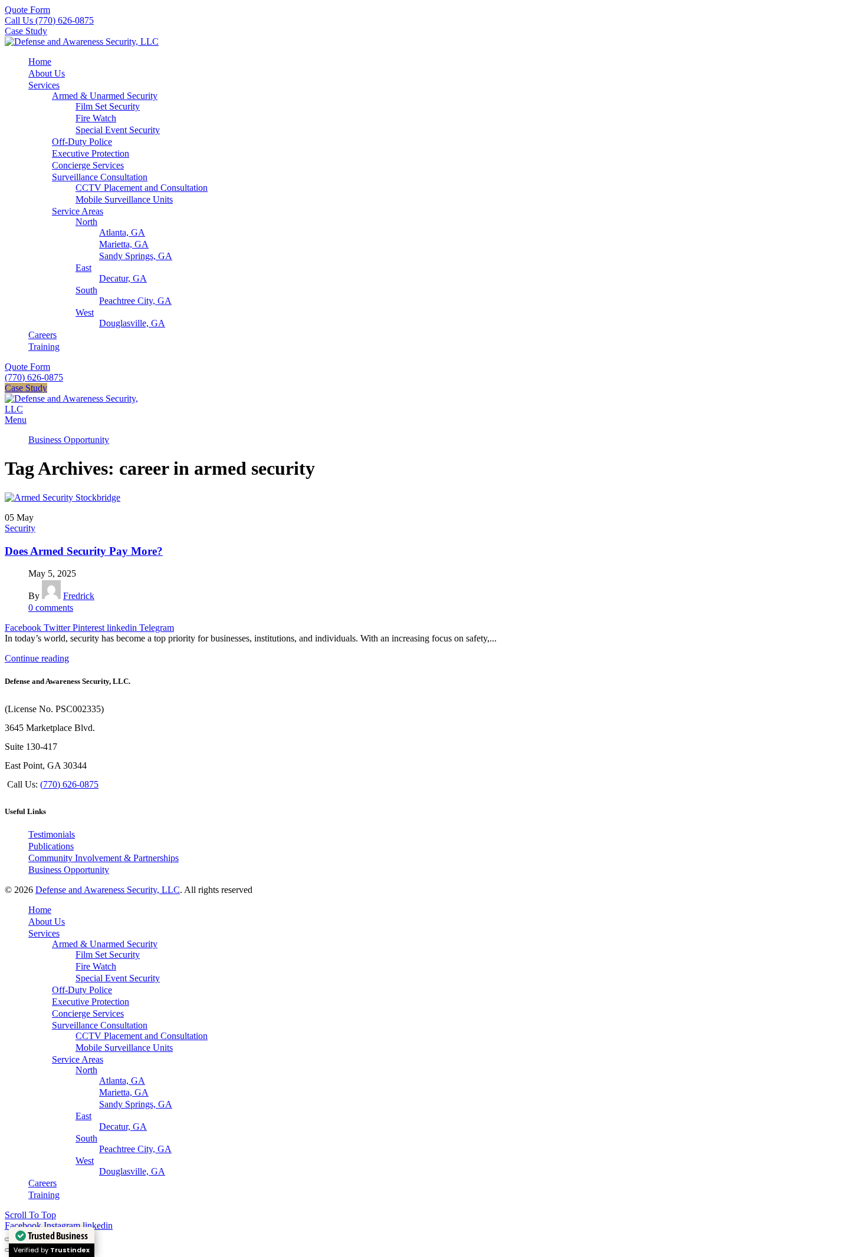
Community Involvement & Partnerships (103, 858)
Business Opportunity (68, 870)
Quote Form (27, 10)
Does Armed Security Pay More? (84, 551)
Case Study (26, 31)
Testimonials (51, 834)
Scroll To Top (30, 1215)
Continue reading (37, 658)
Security (20, 528)
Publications (51, 846)
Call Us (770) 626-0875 (49, 20)
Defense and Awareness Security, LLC (107, 890)
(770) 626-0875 (34, 377)
